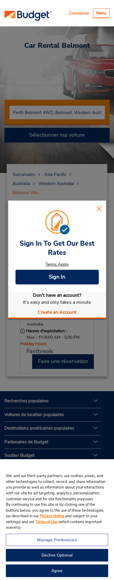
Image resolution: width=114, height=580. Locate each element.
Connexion (79, 13)
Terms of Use (46, 522)
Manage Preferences (57, 539)
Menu (103, 14)
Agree (57, 570)
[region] (57, 519)
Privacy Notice (52, 516)
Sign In (57, 276)
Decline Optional (57, 555)
